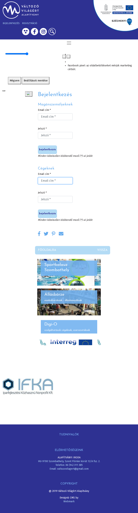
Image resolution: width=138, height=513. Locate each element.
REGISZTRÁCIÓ (29, 23)
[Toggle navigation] (69, 43)
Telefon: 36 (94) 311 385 (69, 465)
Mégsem (14, 80)
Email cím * (44, 110)
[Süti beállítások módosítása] (28, 94)
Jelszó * (42, 128)
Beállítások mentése (36, 80)
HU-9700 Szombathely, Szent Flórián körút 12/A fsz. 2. (69, 461)
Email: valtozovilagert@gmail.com (69, 468)
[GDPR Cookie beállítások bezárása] (3, 90)
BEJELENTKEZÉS (11, 23)
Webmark (69, 501)
